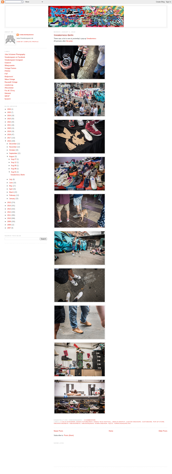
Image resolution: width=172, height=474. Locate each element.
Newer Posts (58, 431)
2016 (9, 141)
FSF (6, 74)
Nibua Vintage (10, 79)
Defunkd (8, 93)
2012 (9, 212)
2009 (9, 221)
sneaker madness (61, 423)
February (12, 195)
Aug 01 (14, 172)
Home (111, 431)
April (11, 189)
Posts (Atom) (69, 435)
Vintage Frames (10, 68)
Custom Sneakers (133, 421)
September (13, 153)
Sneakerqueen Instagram (14, 60)
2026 (9, 109)
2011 (9, 215)
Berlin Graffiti (119, 421)
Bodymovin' (9, 77)
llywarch (8, 99)
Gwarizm (8, 63)
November (13, 147)
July (11, 179)
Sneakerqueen (88, 423)
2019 (9, 131)
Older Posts (163, 431)
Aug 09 (14, 165)
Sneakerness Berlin (63, 35)
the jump (69, 41)
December (13, 144)
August (12, 156)
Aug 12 (14, 162)
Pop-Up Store (158, 421)
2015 (9, 202)
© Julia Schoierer (68, 421)
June (11, 183)
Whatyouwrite (9, 65)
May (11, 186)
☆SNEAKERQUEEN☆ (26, 34)
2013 (9, 209)
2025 (9, 112)
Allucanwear (9, 88)
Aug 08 (14, 169)
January (12, 199)
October (12, 150)
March (11, 192)
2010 (9, 218)
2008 (9, 225)
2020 (9, 128)
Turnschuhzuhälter (122, 423)
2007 (9, 228)
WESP (7, 96)
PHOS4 (7, 71)
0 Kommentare (90, 420)
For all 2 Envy (10, 90)
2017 (9, 138)
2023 (9, 119)
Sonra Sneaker (101, 423)
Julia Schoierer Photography (15, 54)
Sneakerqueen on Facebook (15, 57)
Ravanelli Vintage (11, 82)
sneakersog (9, 85)
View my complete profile (28, 41)
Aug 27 (14, 159)
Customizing (147, 421)
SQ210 (110, 423)
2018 (9, 134)
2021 (9, 125)
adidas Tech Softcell (103, 421)
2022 (9, 122)
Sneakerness (91, 38)
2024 (9, 115)
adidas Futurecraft (84, 421)
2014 (9, 206)
